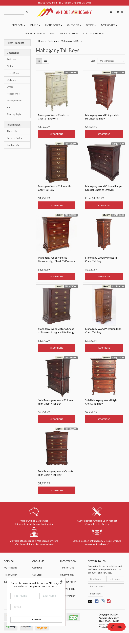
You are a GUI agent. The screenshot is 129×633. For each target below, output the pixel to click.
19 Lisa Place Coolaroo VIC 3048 (75, 2)
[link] (96, 601)
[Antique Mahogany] (65, 11)
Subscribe (95, 593)
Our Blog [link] (36, 574)
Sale (52, 33)
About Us (12, 131)
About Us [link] (37, 567)
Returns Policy (14, 138)
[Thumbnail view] (39, 61)
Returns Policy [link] (67, 588)
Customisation (92, 33)
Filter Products (15, 42)
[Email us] (90, 601)
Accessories (108, 25)
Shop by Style (68, 33)
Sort (93, 60)
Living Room (52, 25)
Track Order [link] (10, 574)
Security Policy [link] (67, 595)
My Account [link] (10, 567)
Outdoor (73, 25)
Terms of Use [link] (67, 567)
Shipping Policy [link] (68, 581)
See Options (56, 134)
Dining (34, 25)
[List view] (45, 61)
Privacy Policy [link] (67, 574)
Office (90, 25)
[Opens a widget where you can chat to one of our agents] (116, 627)
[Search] (27, 12)
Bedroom (18, 25)
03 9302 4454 (49, 2)
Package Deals (34, 33)
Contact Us (13, 144)
